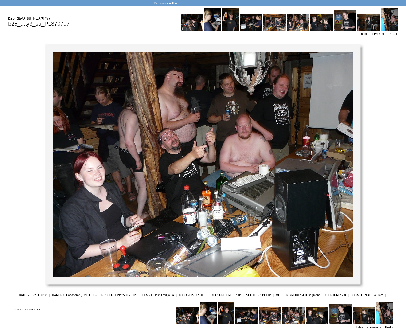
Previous (379, 33)
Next (392, 33)
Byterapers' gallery (166, 3)
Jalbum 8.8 (34, 309)
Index (363, 33)
